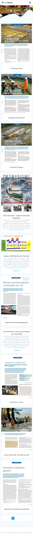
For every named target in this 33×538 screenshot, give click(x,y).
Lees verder (16, 270)
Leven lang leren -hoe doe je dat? (16, 455)
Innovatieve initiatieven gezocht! (16, 509)
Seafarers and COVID (16, 118)
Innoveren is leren (16, 402)
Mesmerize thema (27, 532)
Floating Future (16, 68)
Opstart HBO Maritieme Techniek (16, 256)
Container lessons (16, 167)
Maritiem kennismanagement (16, 322)
